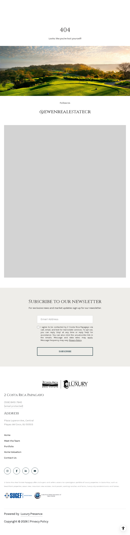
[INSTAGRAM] (7, 471)
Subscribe (65, 351)
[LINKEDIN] (25, 471)
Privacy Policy (75, 340)
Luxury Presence (31, 514)
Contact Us (10, 458)
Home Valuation (12, 452)
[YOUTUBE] (34, 471)
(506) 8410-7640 (13, 402)
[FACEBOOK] (16, 471)
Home (7, 435)
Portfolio (9, 446)
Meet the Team (12, 440)
